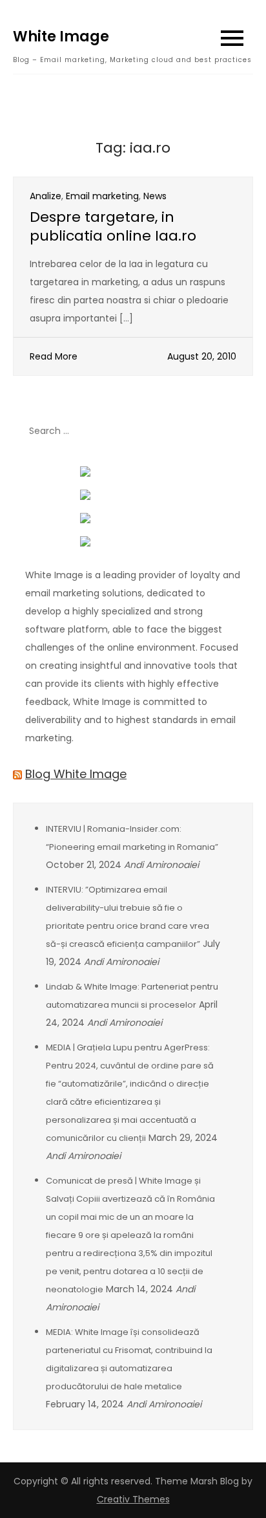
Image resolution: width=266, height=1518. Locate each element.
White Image (61, 37)
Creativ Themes (133, 1499)
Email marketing (102, 196)
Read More (53, 356)
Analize (45, 196)
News (155, 196)
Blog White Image (76, 774)
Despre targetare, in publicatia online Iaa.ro (113, 226)
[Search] (237, 431)
